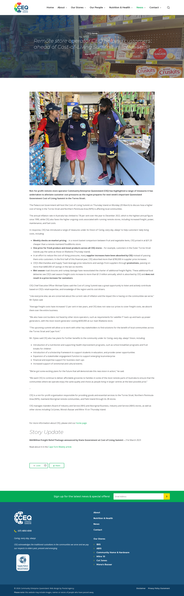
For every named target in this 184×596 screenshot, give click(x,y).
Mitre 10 (101, 556)
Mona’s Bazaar (104, 564)
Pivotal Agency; (68, 588)
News (96, 524)
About (97, 512)
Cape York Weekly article (59, 446)
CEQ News (91, 33)
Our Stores (99, 539)
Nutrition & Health (103, 518)
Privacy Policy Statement (159, 588)
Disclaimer (141, 588)
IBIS (99, 544)
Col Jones (102, 560)
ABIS (99, 548)
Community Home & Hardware (113, 552)
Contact (98, 530)
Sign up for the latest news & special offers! (82, 496)
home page (81, 423)
